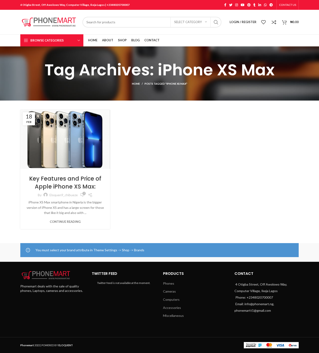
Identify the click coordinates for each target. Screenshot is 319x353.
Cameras (169, 291)
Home (136, 83)
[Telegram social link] (271, 5)
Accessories (172, 308)
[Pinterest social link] (249, 5)
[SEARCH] (216, 22)
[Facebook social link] (225, 5)
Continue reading (65, 221)
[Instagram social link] (236, 5)
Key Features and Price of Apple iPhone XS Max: (65, 182)
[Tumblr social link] (254, 5)
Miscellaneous (173, 316)
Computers (171, 299)
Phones (65, 169)
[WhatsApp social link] (265, 5)
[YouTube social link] (242, 5)
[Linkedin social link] (259, 5)
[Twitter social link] (231, 5)
